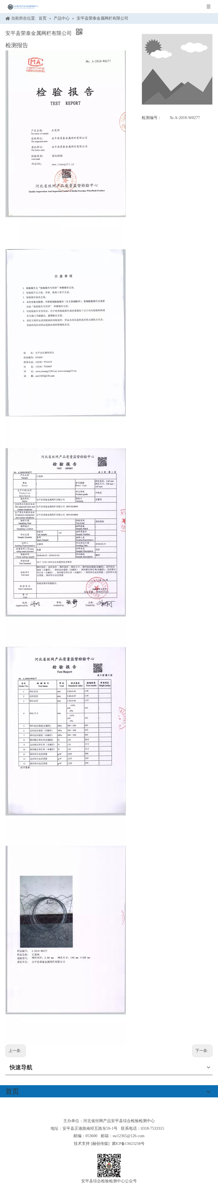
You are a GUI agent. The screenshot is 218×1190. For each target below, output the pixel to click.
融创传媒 (100, 1143)
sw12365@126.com (128, 1136)
